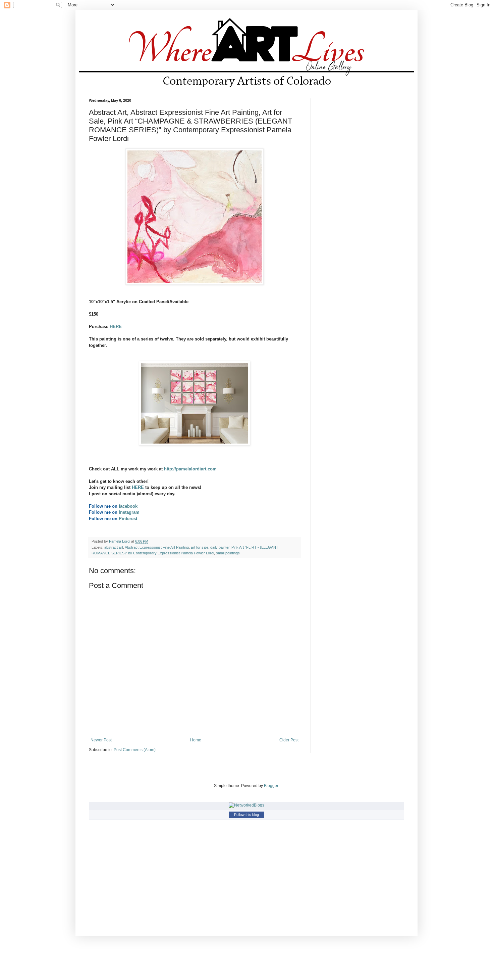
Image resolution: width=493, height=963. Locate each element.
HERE (116, 326)
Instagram (129, 512)
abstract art (113, 547)
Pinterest (128, 518)
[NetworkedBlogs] (246, 805)
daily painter (219, 547)
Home (195, 740)
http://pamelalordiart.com (190, 468)
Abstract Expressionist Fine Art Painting (157, 547)
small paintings (228, 553)
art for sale (199, 547)
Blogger (271, 785)
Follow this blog (246, 815)
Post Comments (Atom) (135, 749)
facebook (127, 506)
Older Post (288, 740)
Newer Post (101, 740)
